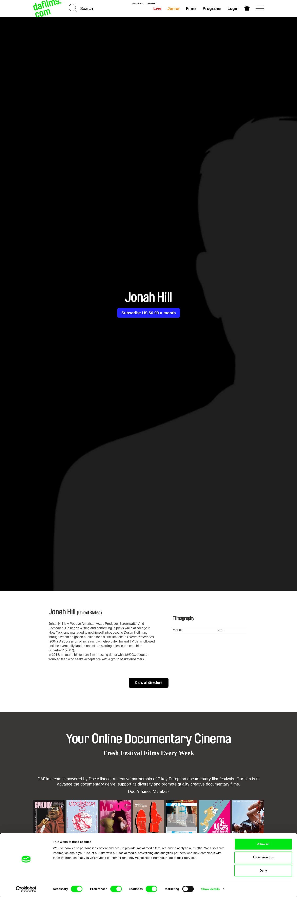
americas (137, 3)
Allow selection (263, 857)
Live (157, 8)
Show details (210, 889)
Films (191, 8)
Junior (173, 8)
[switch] (116, 889)
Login (232, 8)
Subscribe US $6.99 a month (148, 313)
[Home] (47, 8)
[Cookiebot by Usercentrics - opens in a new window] (26, 889)
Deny (263, 870)
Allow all (263, 844)
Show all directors (148, 683)
